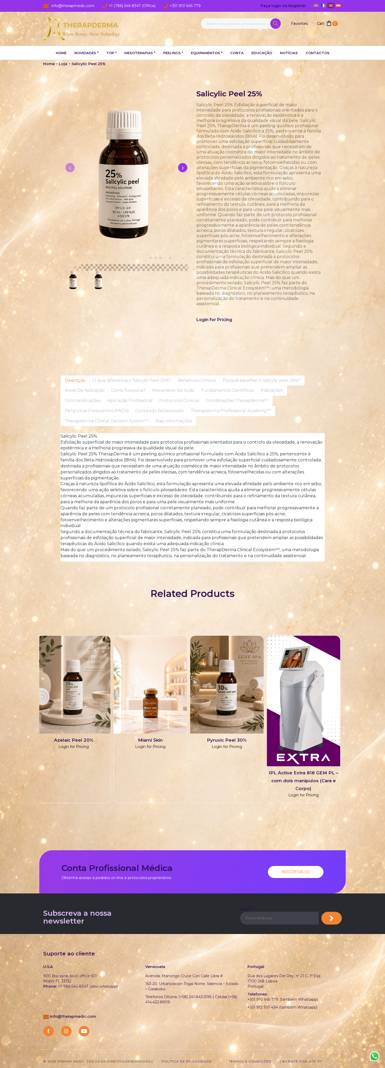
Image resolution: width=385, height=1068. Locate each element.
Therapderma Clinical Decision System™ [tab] (106, 420)
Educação (261, 53)
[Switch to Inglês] (316, 5)
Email (246, 909)
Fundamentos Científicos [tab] (227, 390)
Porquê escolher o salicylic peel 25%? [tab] (261, 380)
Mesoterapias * (139, 53)
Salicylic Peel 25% (89, 63)
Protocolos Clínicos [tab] (179, 400)
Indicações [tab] (272, 390)
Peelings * (173, 53)
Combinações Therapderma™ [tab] (237, 400)
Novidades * (86, 53)
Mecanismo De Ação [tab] (173, 390)
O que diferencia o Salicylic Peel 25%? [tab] (131, 380)
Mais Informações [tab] (173, 420)
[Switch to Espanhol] (338, 5)
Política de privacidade (187, 1061)
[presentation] (182, 167)
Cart (326, 23)
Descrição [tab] (75, 380)
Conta (237, 53)
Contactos (317, 53)
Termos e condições (250, 1061)
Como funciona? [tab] (128, 390)
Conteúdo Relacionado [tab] (159, 410)
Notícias (289, 53)
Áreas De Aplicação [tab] (84, 390)
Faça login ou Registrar (284, 5)
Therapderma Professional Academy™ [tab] (231, 410)
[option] (188, 721)
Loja (63, 63)
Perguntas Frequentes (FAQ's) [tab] (97, 410)
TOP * (111, 53)
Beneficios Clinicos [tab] (197, 380)
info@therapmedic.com (73, 1016)
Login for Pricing (214, 319)
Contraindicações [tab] (83, 400)
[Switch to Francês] (323, 5)
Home (61, 53)
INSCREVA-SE (295, 871)
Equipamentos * (206, 53)
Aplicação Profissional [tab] (129, 400)
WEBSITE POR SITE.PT (302, 1061)
